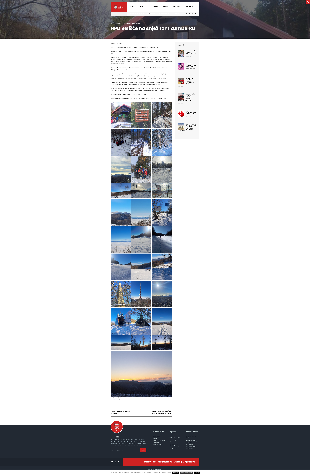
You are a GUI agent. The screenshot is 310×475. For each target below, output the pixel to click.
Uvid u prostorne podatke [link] (137, 13)
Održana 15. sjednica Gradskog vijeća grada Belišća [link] (190, 81)
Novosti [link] (133, 7)
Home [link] (112, 23)
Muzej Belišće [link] (173, 448)
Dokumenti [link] (155, 7)
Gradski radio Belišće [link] (163, 13)
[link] (308, 2)
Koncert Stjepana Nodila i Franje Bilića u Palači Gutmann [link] (191, 66)
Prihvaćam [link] (175, 472)
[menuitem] (134, 7)
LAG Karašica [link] (189, 444)
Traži (143, 450)
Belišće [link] (165, 7)
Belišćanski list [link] (151, 13)
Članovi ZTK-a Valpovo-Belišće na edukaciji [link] (120, 411)
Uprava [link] (143, 7)
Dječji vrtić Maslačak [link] (175, 438)
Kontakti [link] (188, 7)
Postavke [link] (197, 472)
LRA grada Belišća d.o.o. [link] (159, 444)
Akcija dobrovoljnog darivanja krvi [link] (191, 112)
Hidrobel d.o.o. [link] (156, 438)
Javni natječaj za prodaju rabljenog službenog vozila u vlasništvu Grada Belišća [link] (186, 97)
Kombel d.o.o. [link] (156, 436)
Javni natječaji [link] (176, 13)
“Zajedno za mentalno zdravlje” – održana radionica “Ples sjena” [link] (161, 411)
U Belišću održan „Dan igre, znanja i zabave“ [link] (191, 52)
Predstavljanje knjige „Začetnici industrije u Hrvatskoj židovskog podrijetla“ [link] (187, 127)
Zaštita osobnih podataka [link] (154, 469)
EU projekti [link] (176, 7)
